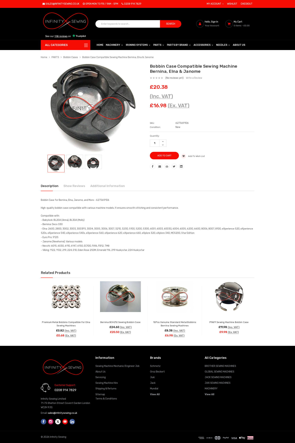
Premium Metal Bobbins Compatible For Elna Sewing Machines (66, 324)
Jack (153, 383)
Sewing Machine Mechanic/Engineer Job (117, 366)
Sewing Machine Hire (106, 383)
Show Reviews (74, 186)
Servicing (100, 377)
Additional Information (107, 186)
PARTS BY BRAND (177, 45)
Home (100, 45)
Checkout (246, 3)
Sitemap (100, 394)
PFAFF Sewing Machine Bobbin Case (229, 322)
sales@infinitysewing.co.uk (62, 3)
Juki (152, 377)
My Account (214, 3)
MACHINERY (113, 45)
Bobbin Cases (70, 57)
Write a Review (194, 78)
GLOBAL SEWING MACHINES (219, 371)
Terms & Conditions (106, 398)
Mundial (154, 388)
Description (49, 186)
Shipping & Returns (105, 388)
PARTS (157, 45)
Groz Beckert (157, 371)
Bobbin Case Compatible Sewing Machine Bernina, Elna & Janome (118, 57)
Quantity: (154, 136)
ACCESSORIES (202, 45)
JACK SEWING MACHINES (218, 377)
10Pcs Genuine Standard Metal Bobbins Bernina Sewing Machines (174, 324)
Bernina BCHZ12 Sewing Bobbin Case (120, 322)
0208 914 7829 (132, 3)
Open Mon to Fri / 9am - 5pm (102, 3)
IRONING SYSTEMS (137, 45)
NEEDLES (222, 45)
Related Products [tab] (55, 273)
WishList (232, 3)
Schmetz (155, 366)
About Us (239, 45)
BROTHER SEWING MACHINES (220, 366)
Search (170, 23)
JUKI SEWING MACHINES (217, 383)
